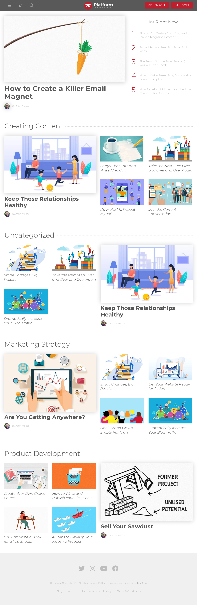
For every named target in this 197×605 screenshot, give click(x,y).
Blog (59, 591)
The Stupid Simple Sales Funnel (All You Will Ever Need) (164, 63)
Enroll (160, 5)
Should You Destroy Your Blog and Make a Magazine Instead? (163, 35)
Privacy (107, 591)
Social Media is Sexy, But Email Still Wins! (163, 49)
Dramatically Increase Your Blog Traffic (23, 320)
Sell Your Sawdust (127, 526)
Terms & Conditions (129, 591)
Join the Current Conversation (162, 211)
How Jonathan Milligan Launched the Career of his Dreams (165, 91)
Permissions (89, 591)
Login (184, 5)
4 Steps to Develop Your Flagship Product (72, 539)
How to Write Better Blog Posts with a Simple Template (165, 77)
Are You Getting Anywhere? (44, 417)
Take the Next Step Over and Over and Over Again (170, 168)
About (72, 591)
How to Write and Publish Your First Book (72, 495)
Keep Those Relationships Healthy (41, 202)
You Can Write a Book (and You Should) (22, 539)
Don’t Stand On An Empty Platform (116, 430)
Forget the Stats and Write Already (118, 168)
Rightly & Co (140, 583)
